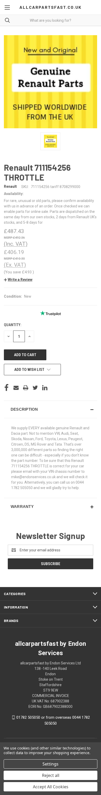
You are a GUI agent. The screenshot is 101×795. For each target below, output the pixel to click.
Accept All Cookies (50, 787)
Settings (50, 764)
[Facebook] (6, 387)
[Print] (25, 387)
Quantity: (12, 325)
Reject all (50, 775)
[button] (18, 280)
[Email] (16, 387)
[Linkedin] (44, 387)
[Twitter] (35, 387)
